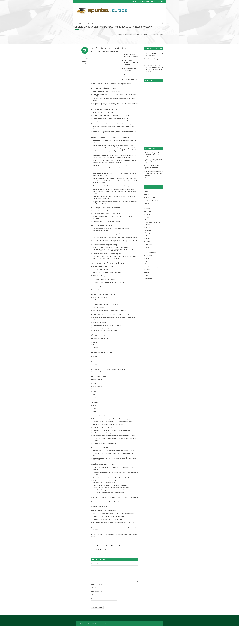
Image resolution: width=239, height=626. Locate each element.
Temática (88, 23)
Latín (146, 250)
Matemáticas (149, 258)
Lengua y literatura (150, 253)
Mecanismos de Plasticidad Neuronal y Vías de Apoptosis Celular (154, 160)
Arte (146, 192)
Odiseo (135, 534)
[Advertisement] (119, 39)
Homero (110, 534)
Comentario (94, 563)
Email (96, 591)
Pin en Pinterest (102, 549)
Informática (148, 244)
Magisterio (148, 255)
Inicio (119, 34)
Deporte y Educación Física (153, 200)
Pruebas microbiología (152, 59)
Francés (147, 227)
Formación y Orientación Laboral (152, 223)
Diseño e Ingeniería (151, 206)
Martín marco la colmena (153, 62)
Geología (148, 233)
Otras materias (149, 264)
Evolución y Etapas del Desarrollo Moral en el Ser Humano (153, 154)
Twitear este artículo (104, 545)
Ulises (93, 536)
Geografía (148, 230)
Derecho (147, 203)
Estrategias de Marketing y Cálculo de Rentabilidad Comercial (153, 167)
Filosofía (147, 217)
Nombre (97, 584)
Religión (147, 272)
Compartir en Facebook (118, 545)
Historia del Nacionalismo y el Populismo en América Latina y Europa (154, 173)
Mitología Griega (122, 534)
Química (147, 269)
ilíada (115, 534)
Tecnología (148, 278)
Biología (147, 194)
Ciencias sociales (150, 197)
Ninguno (86, 63)
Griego (124, 34)
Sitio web (94, 598)
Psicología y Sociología (152, 267)
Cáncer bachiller (150, 178)
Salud (146, 275)
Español (147, 214)
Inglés (147, 247)
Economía (148, 209)
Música (147, 261)
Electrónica (148, 211)
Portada (78, 23)
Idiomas (147, 241)
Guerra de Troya (102, 534)
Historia (147, 238)
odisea (130, 534)
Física (147, 220)
